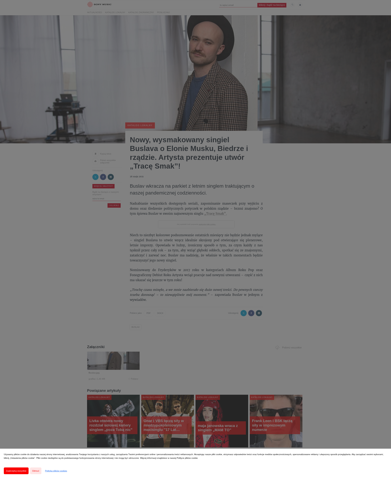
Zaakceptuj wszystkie (16, 471)
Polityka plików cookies (56, 471)
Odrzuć (35, 471)
